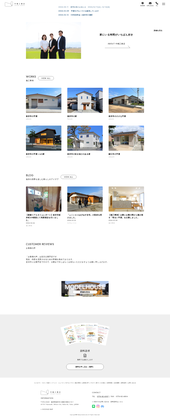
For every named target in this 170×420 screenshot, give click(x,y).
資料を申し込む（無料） (85, 367)
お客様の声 (85, 383)
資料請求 (123, 383)
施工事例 (77, 383)
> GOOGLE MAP (47, 409)
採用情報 (109, 383)
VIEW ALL (46, 78)
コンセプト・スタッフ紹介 (42, 383)
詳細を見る (158, 30)
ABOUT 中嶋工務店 (116, 44)
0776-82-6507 (103, 396)
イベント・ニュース (58, 383)
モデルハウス (69, 383)
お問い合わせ (132, 383)
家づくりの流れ (100, 383)
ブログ (92, 383)
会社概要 (116, 383)
